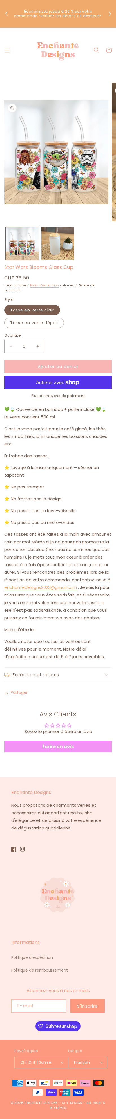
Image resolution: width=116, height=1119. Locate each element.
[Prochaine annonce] (110, 14)
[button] (7, 50)
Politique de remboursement (39, 970)
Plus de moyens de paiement (58, 395)
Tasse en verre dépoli (34, 323)
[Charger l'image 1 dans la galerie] (22, 243)
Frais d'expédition (44, 285)
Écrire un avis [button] (58, 746)
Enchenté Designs (42, 1102)
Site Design (72, 1102)
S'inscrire (87, 1006)
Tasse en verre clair (32, 310)
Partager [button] (19, 692)
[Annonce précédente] (6, 14)
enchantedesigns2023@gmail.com (40, 587)
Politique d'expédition (32, 957)
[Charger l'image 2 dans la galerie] (57, 243)
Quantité (12, 335)
